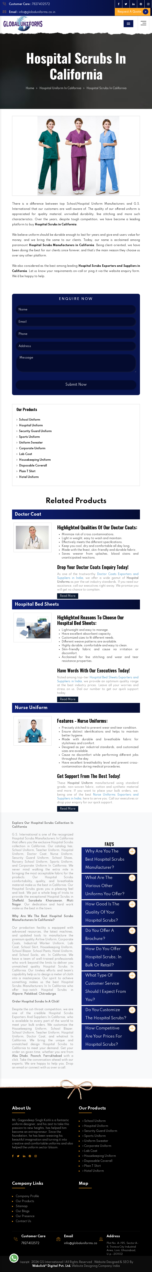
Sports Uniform (29, 437)
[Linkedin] (133, 4)
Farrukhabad (52, 1056)
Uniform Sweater (30, 442)
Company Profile (27, 1196)
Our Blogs (22, 1211)
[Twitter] (126, 4)
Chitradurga (47, 993)
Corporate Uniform (31, 448)
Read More (67, 596)
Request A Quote (130, 11)
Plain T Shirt (26, 471)
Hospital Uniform (30, 425)
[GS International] (23, 23)
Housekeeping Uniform (34, 460)
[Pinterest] (140, 4)
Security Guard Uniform (35, 431)
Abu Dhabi (20, 1056)
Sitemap (22, 1206)
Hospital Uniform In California (60, 88)
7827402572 (41, 4)
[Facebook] (118, 4)
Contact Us (23, 1221)
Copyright (24, 1262)
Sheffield (18, 900)
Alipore (17, 993)
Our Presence (25, 1216)
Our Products (25, 1201)
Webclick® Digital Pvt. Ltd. (51, 1266)
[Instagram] (148, 4)
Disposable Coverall (32, 465)
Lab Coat (25, 454)
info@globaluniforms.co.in (36, 12)
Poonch (36, 1056)
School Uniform (29, 419)
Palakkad (30, 993)
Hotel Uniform (28, 477)
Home (30, 88)
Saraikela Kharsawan (45, 900)
